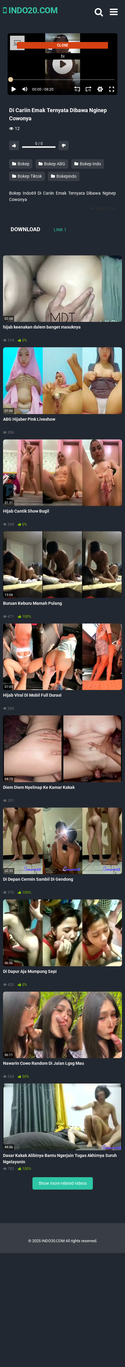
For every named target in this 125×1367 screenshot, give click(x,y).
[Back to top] (114, 1355)
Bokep (23, 163)
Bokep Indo (90, 163)
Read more (105, 208)
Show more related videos (63, 1183)
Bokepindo (66, 176)
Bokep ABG (54, 163)
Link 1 (60, 229)
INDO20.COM (32, 10)
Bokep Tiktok (29, 176)
